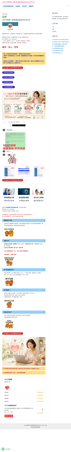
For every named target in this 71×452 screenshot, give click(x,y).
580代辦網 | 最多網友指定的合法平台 (18, 2)
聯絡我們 (31, 6)
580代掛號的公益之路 (57, 52)
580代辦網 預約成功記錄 (57, 48)
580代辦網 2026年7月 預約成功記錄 (60, 41)
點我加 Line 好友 (9, 416)
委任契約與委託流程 (8, 6)
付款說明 (18, 6)
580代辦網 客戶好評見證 (57, 50)
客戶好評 (24, 6)
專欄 (53, 29)
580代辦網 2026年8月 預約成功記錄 (60, 39)
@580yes (14, 39)
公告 (53, 27)
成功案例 (54, 31)
